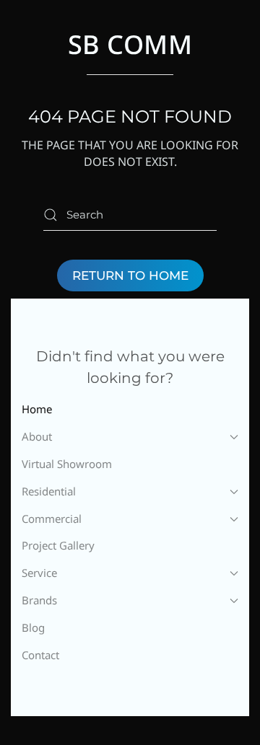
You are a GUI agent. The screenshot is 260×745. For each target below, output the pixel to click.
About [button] (37, 436)
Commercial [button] (52, 518)
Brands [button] (39, 600)
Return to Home (130, 275)
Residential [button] (49, 491)
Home (37, 409)
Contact (40, 655)
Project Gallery (58, 545)
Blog (33, 627)
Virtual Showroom (67, 464)
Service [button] (39, 572)
